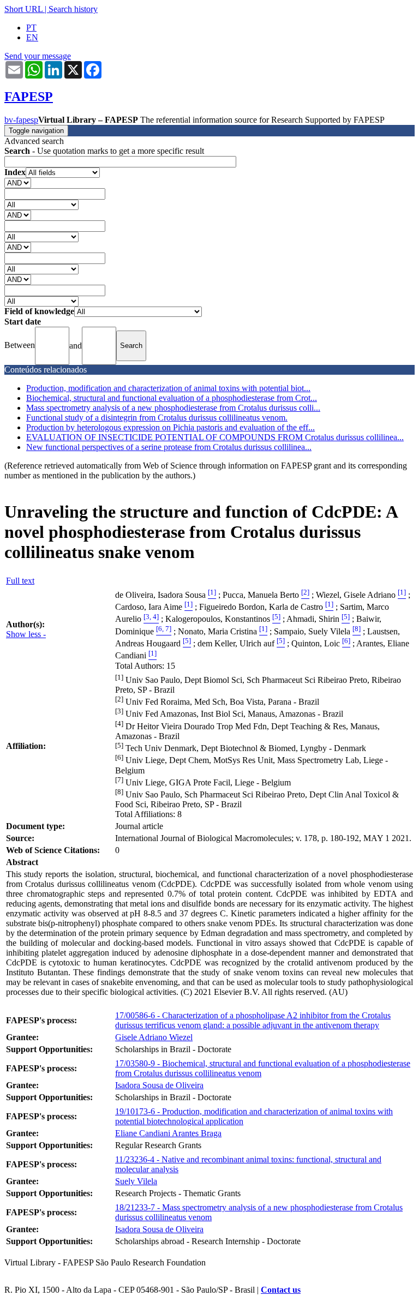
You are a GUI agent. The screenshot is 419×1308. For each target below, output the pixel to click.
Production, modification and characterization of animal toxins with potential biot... (168, 388)
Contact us (281, 1289)
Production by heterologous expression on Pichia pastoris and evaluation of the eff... (170, 427)
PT (31, 27)
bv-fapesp (21, 119)
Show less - (26, 634)
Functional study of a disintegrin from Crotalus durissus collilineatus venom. (157, 417)
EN (32, 37)
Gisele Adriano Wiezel (154, 1037)
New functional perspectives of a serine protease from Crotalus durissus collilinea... (169, 447)
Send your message (37, 56)
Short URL (23, 9)
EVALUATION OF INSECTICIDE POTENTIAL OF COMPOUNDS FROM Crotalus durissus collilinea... (215, 437)
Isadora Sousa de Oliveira (159, 1085)
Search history (73, 9)
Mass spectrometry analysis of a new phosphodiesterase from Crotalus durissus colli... (173, 407)
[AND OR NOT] (17, 182)
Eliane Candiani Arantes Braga (168, 1133)
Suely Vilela (136, 1181)
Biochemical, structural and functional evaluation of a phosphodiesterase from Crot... (171, 398)
